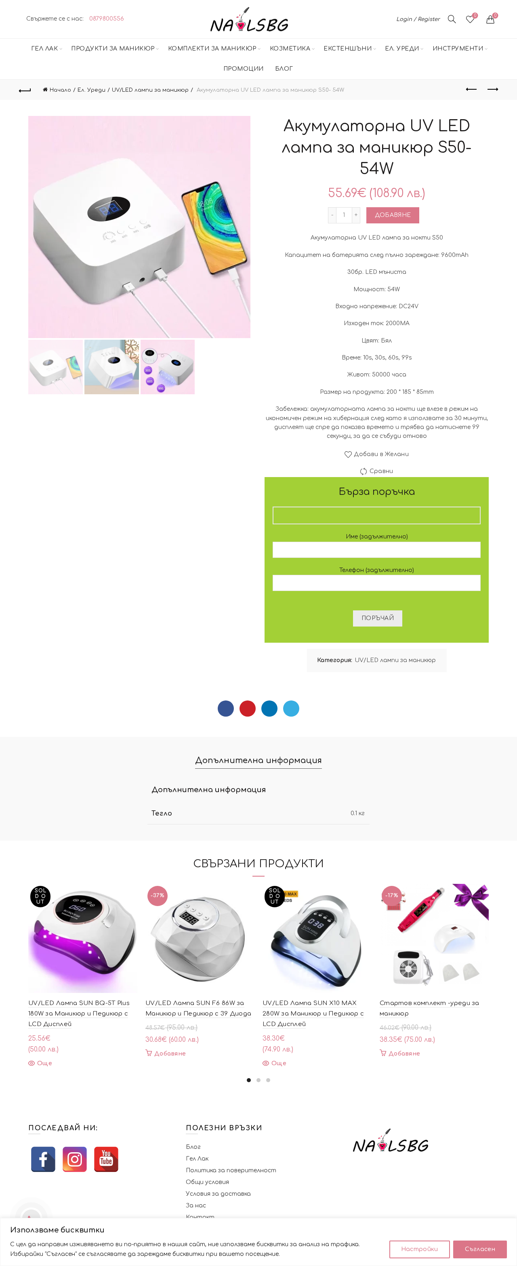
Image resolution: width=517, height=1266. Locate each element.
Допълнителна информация (258, 760)
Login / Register (418, 19)
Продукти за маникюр (113, 49)
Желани (475, 15)
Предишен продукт (472, 90)
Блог (284, 69)
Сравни (381, 471)
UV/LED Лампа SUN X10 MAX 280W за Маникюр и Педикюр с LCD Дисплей (313, 1014)
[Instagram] (75, 1159)
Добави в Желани (381, 454)
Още (44, 1063)
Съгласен (480, 1249)
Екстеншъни (348, 49)
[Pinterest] (248, 708)
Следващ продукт (492, 90)
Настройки (419, 1249)
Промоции (243, 69)
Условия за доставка (218, 1194)
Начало (60, 90)
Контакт (200, 1217)
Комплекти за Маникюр (212, 49)
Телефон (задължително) (376, 570)
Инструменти (458, 49)
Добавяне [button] (170, 1054)
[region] (258, 1242)
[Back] (25, 90)
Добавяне (393, 215)
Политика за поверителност (231, 1170)
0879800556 (106, 19)
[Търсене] (452, 19)
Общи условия (207, 1182)
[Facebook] (226, 708)
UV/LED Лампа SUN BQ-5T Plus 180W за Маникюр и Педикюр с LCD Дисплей (79, 1014)
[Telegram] (291, 708)
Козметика (290, 49)
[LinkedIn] (269, 708)
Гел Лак (44, 49)
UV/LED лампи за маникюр (150, 90)
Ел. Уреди (402, 49)
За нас (196, 1206)
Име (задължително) (377, 537)
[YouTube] (106, 1159)
